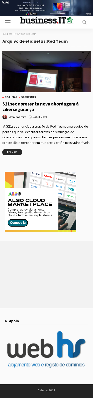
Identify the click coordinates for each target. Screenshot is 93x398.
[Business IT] (46, 19)
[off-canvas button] (7, 22)
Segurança (28, 97)
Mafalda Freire (17, 117)
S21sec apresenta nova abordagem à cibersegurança (40, 106)
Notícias (11, 97)
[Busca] (84, 22)
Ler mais (12, 152)
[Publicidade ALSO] (40, 201)
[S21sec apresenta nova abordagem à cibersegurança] (46, 72)
